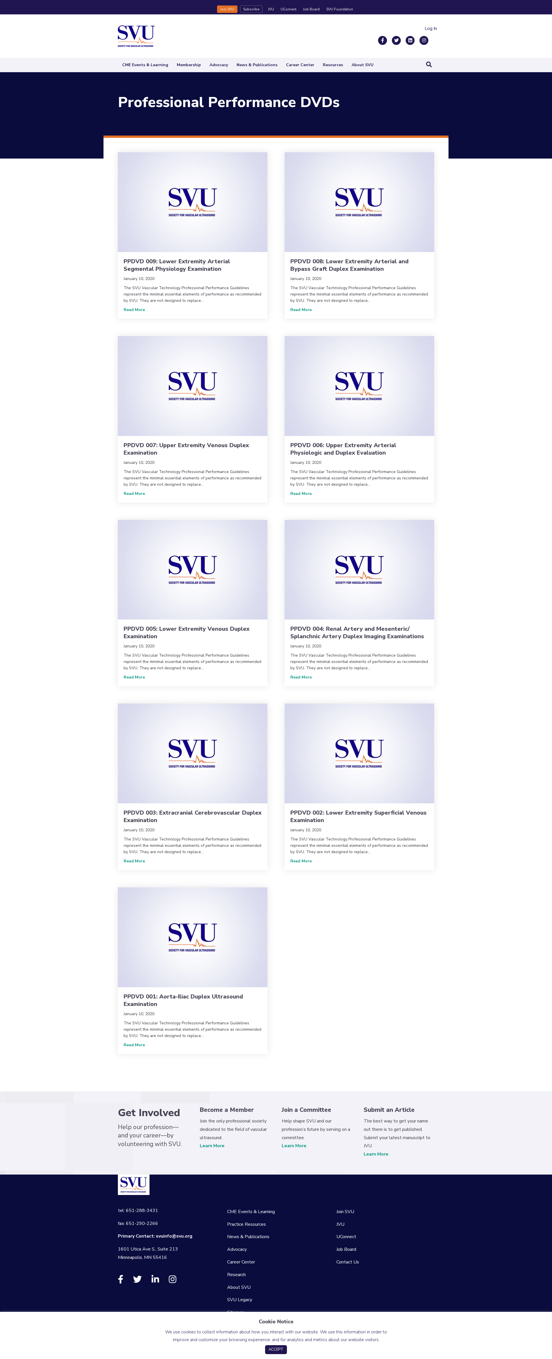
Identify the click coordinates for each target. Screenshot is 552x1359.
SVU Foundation (339, 9)
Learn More (212, 1146)
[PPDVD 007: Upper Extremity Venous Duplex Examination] (192, 385)
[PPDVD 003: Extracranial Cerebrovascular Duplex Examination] (192, 753)
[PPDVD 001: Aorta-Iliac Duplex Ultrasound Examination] (192, 937)
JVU (271, 9)
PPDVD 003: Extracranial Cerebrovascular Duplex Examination (193, 816)
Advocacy (219, 65)
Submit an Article (389, 1110)
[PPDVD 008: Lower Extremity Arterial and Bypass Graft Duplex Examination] (359, 202)
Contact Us (347, 1262)
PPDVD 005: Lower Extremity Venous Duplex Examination (187, 632)
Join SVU (227, 9)
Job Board (311, 9)
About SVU (362, 65)
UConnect (288, 9)
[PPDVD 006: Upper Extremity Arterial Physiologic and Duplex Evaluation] (359, 385)
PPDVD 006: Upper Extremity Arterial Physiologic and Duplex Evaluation (343, 449)
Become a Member (227, 1110)
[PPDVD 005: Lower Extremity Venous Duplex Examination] (192, 569)
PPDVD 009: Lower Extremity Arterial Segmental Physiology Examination (177, 265)
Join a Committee (306, 1110)
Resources (333, 65)
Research (236, 1275)
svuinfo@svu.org (174, 1236)
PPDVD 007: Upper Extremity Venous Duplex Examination (186, 449)
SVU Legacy (239, 1300)
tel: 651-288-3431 (138, 1210)
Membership (189, 65)
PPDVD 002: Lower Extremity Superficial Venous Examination (358, 816)
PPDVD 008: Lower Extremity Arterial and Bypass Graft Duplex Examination (349, 265)
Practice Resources (246, 1224)
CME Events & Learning (145, 65)
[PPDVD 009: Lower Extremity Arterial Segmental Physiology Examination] (192, 202)
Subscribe (251, 9)
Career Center (300, 65)
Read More (134, 309)
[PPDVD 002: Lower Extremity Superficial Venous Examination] (359, 753)
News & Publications (257, 65)
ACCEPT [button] (276, 1349)
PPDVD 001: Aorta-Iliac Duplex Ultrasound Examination (183, 1000)
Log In (431, 28)
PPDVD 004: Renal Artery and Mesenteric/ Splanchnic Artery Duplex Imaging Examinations (357, 632)
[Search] (429, 64)
